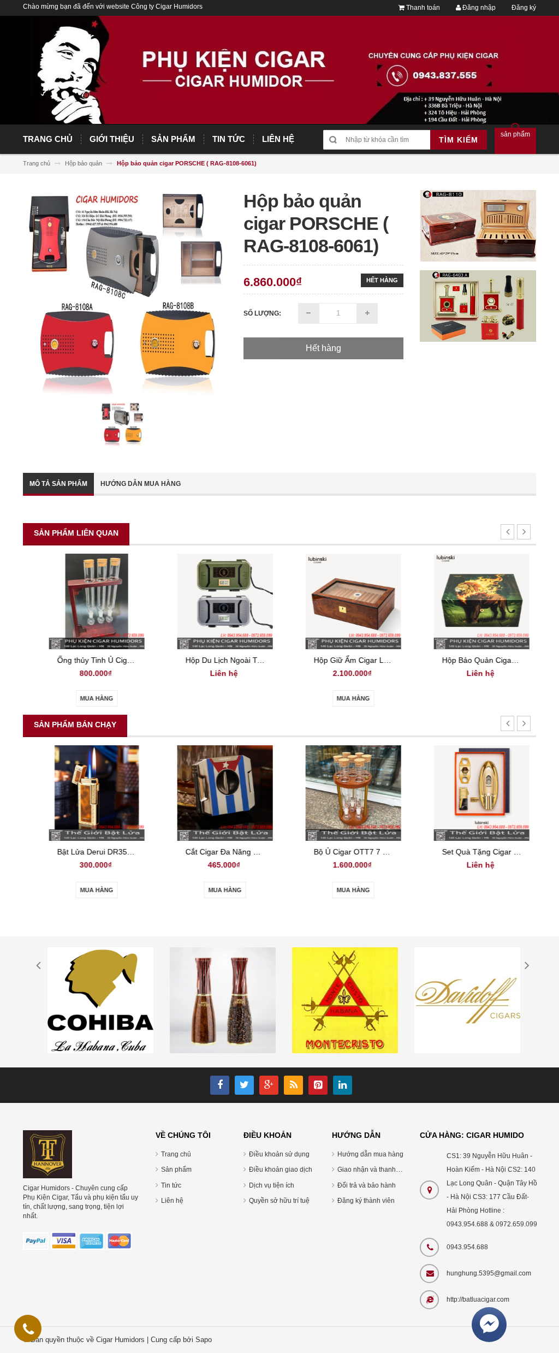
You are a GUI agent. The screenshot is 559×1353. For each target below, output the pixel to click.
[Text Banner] (478, 305)
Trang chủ (176, 1154)
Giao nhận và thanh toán (374, 1169)
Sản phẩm (176, 1169)
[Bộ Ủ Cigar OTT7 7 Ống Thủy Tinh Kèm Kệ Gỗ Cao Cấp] (343, 792)
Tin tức (171, 1185)
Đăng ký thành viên (366, 1200)
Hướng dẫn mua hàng (140, 484)
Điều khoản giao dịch (280, 1169)
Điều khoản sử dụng (279, 1154)
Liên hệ (172, 1200)
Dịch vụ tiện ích (271, 1185)
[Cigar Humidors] (47, 1153)
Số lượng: (262, 313)
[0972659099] (28, 1331)
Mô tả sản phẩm (58, 484)
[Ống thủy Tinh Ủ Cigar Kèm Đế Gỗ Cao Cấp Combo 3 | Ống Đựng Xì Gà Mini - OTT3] (87, 601)
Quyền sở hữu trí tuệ (279, 1200)
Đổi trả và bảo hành (366, 1185)
